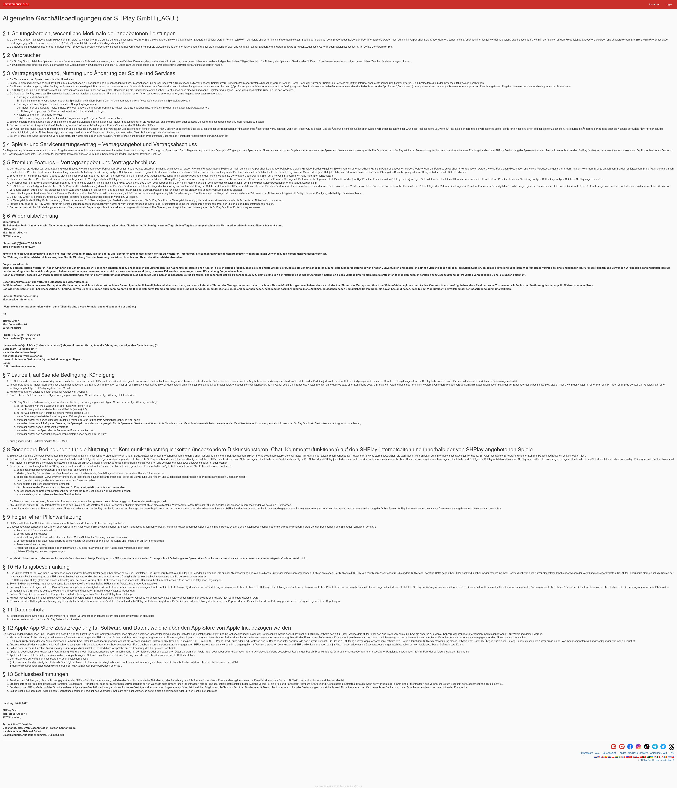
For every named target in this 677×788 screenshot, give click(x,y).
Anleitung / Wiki (658, 753)
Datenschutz (609, 753)
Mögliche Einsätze (638, 753)
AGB (597, 753)
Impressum (587, 753)
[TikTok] (646, 747)
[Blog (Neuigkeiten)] (622, 747)
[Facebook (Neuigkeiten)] (630, 747)
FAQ (671, 753)
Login (669, 4)
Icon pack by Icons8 (664, 759)
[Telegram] (655, 747)
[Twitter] (663, 747)
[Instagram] (638, 747)
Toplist (622, 753)
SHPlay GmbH (647, 759)
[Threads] (671, 747)
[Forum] (613, 747)
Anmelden (654, 4)
